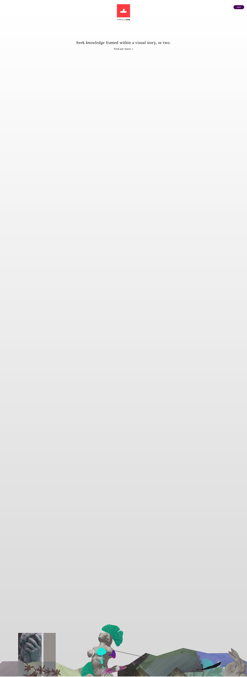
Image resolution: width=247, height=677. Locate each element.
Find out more (122, 48)
